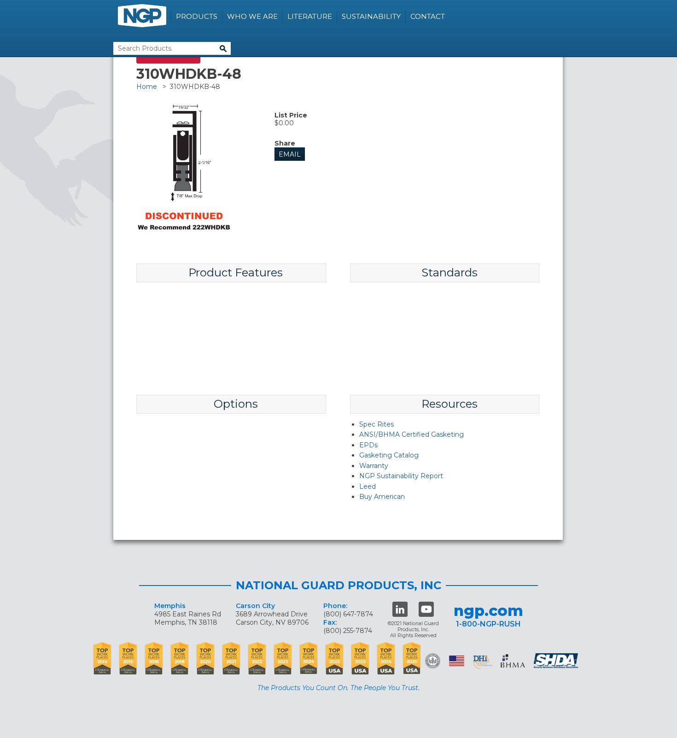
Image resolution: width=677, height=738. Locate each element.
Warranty (373, 466)
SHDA (557, 660)
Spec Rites (376, 424)
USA (456, 660)
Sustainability (371, 16)
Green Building (432, 660)
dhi (482, 662)
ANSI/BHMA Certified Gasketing (411, 434)
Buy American (382, 496)
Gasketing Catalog (389, 455)
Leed (367, 486)
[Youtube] (426, 609)
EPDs (368, 445)
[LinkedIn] (400, 609)
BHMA (513, 660)
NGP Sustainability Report (401, 476)
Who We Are (252, 16)
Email (290, 154)
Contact (427, 16)
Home (146, 86)
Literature (309, 16)
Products (196, 16)
